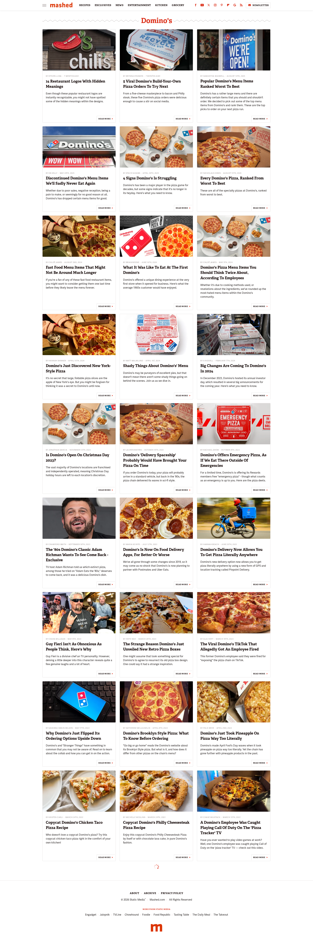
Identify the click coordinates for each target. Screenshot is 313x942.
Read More (104, 119)
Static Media (137, 899)
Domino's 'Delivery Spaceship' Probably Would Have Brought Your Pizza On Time (155, 460)
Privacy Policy (172, 893)
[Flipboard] (228, 6)
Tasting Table (181, 914)
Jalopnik (105, 914)
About (134, 893)
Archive (150, 893)
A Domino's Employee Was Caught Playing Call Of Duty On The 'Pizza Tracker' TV (230, 827)
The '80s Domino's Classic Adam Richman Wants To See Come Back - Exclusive (77, 554)
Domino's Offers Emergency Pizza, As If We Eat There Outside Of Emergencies (233, 460)
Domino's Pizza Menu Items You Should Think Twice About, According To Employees (228, 272)
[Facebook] (196, 6)
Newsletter (261, 5)
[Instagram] (215, 6)
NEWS (120, 5)
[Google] (235, 6)
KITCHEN (161, 5)
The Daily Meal (201, 914)
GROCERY (178, 5)
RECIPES (84, 5)
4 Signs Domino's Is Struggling (150, 178)
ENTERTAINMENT (139, 5)
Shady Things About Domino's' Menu (155, 365)
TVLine (117, 914)
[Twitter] (209, 6)
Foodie (146, 914)
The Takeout (221, 914)
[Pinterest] (222, 6)
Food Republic (162, 914)
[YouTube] (202, 6)
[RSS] (241, 6)
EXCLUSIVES (103, 5)
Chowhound (132, 914)
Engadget (90, 914)
